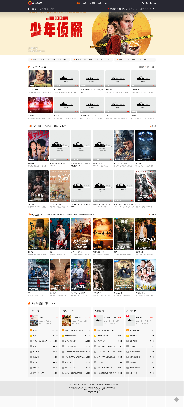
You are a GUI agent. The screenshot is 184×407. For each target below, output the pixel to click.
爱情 (64, 60)
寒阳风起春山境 (98, 252)
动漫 (99, 3)
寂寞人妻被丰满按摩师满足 (123, 204)
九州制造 (133, 346)
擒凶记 (56, 116)
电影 (84, 3)
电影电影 (48, 126)
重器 (29, 293)
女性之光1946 (33, 90)
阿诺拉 (55, 126)
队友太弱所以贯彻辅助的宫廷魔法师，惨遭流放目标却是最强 (117, 330)
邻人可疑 (31, 204)
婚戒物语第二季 (102, 336)
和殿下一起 (101, 341)
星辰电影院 (35, 3)
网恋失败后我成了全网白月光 (75, 330)
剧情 (53, 60)
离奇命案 (36, 330)
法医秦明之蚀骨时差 (78, 293)
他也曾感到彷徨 (70, 341)
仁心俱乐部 (68, 214)
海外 (145, 60)
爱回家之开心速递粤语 (54, 214)
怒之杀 (137, 204)
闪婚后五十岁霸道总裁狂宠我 (84, 214)
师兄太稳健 (118, 293)
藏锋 (115, 252)
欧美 (90, 60)
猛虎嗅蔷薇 (135, 90)
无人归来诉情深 (70, 336)
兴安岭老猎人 (97, 293)
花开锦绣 (53, 293)
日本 (107, 60)
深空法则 (138, 163)
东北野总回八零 (70, 346)
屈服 (107, 116)
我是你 (35, 336)
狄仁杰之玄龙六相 (120, 163)
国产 (96, 60)
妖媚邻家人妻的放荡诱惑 (101, 204)
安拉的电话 (58, 90)
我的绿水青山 (140, 293)
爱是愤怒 (31, 163)
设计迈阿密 (133, 341)
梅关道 (30, 252)
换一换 (153, 126)
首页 (78, 3)
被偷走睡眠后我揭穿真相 (73, 373)
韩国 (85, 60)
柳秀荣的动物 (134, 330)
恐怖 (47, 60)
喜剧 (42, 60)
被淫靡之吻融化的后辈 (58, 163)
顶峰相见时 (133, 336)
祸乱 (34, 346)
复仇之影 (31, 116)
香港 (102, 60)
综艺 (106, 3)
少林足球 (63, 126)
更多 (153, 67)
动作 (59, 60)
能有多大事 (139, 252)
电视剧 (92, 3)
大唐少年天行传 (76, 252)
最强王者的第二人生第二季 (106, 346)
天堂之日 (108, 90)
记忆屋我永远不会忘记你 (88, 116)
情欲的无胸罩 (97, 163)
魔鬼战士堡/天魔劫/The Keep (42, 341)
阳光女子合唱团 (55, 204)
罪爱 (51, 252)
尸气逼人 (134, 116)
